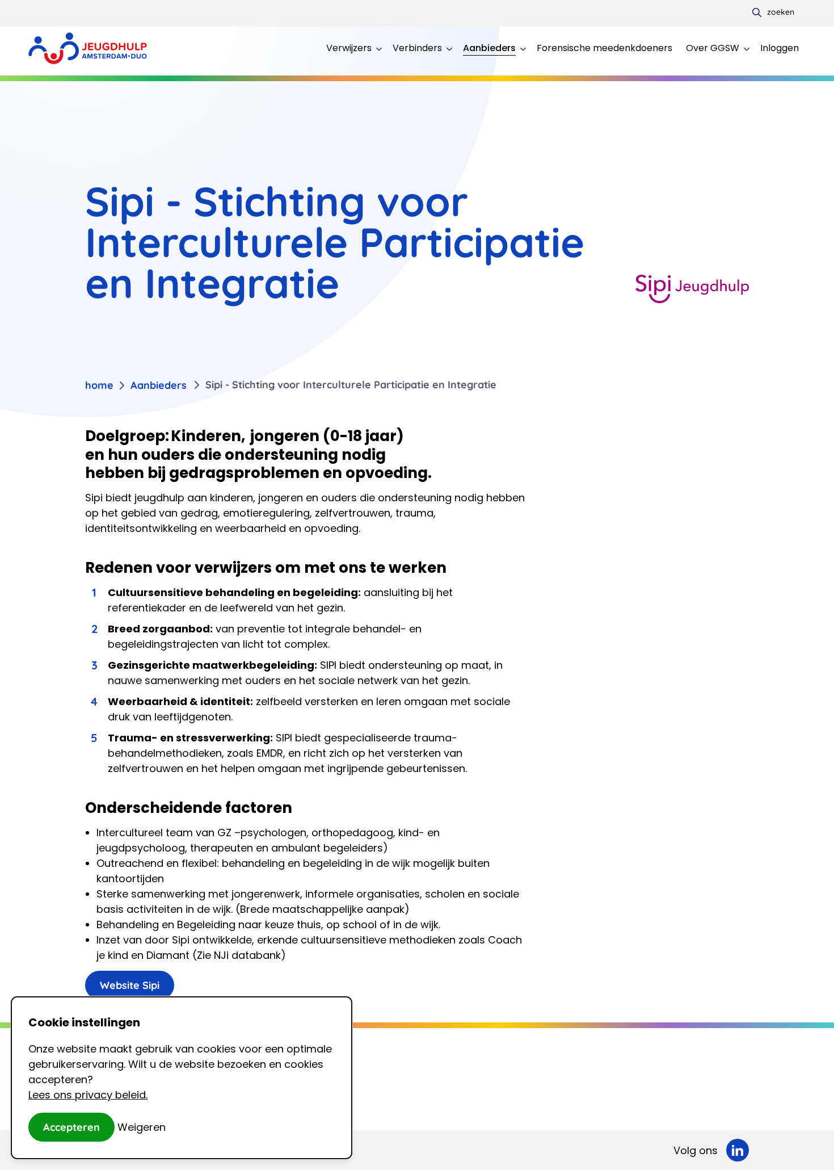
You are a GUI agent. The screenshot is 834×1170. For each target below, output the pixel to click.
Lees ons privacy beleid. (88, 1095)
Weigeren (141, 1127)
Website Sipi (129, 985)
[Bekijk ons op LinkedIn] (737, 1150)
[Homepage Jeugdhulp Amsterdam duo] (87, 48)
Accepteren (71, 1127)
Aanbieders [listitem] (158, 385)
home (99, 385)
